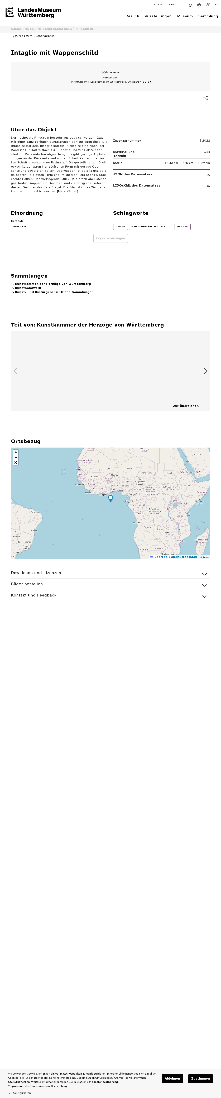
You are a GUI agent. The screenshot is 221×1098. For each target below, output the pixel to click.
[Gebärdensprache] (208, 5)
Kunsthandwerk (28, 288)
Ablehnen (172, 1078)
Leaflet (160, 557)
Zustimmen (200, 1078)
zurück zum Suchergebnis (35, 36)
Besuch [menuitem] (132, 16)
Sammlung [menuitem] (208, 16)
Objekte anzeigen (110, 238)
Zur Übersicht (184, 406)
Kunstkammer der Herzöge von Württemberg (53, 284)
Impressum (16, 1086)
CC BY (147, 82)
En (216, 4)
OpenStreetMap (184, 557)
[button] (110, 499)
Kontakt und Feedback (33, 595)
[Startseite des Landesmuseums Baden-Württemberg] (33, 15)
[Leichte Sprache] (199, 5)
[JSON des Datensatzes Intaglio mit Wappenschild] (208, 174)
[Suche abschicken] (190, 5)
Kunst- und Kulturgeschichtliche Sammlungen (54, 292)
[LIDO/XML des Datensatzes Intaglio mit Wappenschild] (208, 186)
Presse (158, 4)
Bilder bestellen (27, 584)
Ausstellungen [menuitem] (158, 16)
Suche (172, 4)
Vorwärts (205, 371)
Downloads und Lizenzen (36, 573)
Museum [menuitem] (185, 16)
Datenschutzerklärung (102, 1082)
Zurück (16, 371)
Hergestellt (19, 221)
